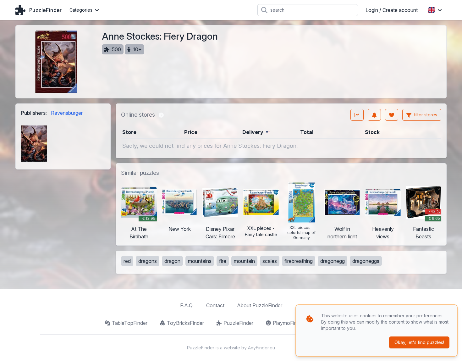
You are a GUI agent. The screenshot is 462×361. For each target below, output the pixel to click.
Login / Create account (392, 10)
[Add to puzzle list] (391, 115)
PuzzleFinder (238, 323)
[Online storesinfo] (161, 114)
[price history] (357, 115)
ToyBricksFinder (185, 323)
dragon (172, 261)
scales (269, 261)
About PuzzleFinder (259, 305)
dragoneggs (365, 261)
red (127, 261)
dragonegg (332, 261)
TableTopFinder (129, 323)
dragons (147, 261)
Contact (215, 305)
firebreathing (298, 261)
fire (222, 261)
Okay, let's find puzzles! (419, 342)
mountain (244, 261)
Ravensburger (67, 113)
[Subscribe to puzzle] (374, 115)
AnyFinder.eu (261, 347)
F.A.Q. (187, 305)
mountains (200, 261)
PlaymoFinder (288, 323)
